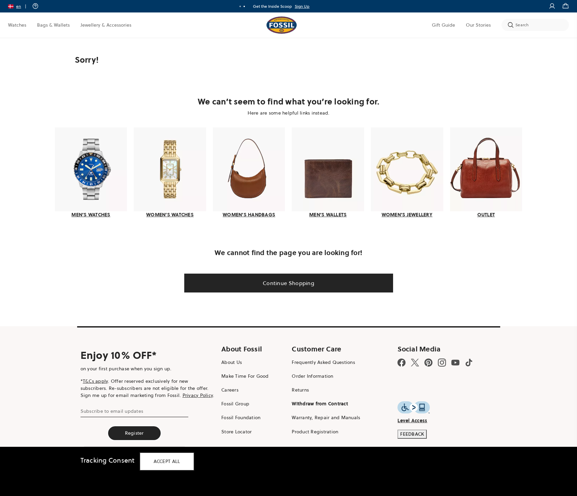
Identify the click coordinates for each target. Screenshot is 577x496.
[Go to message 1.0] (240, 6)
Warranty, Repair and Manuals (326, 417)
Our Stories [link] (478, 25)
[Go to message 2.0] (244, 6)
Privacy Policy (198, 395)
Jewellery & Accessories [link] (106, 25)
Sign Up (302, 6)
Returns (300, 389)
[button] (19, 6)
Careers (229, 389)
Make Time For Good (245, 376)
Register (134, 433)
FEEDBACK (412, 434)
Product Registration (315, 431)
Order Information (312, 376)
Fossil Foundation (240, 417)
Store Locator (236, 431)
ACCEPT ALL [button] (167, 461)
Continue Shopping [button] (288, 283)
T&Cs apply (95, 381)
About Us (231, 362)
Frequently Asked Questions (323, 362)
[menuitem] (17, 24)
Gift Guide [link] (443, 25)
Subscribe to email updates (112, 411)
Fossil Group (235, 403)
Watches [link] (17, 25)
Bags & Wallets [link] (53, 25)
